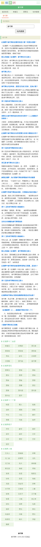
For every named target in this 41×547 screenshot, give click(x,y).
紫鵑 (20, 410)
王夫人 (7, 453)
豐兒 (33, 514)
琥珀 (7, 504)
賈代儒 (20, 390)
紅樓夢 (8, 3)
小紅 (20, 415)
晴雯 (7, 404)
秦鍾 (20, 468)
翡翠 (7, 509)
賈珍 (7, 375)
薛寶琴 (20, 458)
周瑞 (33, 468)
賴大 (20, 519)
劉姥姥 (20, 453)
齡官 (20, 429)
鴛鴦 (33, 404)
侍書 (20, 514)
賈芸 (33, 385)
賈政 (33, 370)
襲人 (20, 404)
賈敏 (20, 380)
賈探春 (7, 351)
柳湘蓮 (33, 463)
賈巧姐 (20, 361)
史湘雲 (33, 356)
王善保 (20, 489)
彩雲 (20, 478)
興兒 (33, 509)
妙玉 (20, 356)
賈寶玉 (25, 12)
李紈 (7, 356)
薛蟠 (33, 453)
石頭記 (27, 537)
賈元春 (33, 346)
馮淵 (7, 484)
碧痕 (33, 410)
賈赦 (7, 380)
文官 (33, 434)
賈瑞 (33, 375)
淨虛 (33, 519)
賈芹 (20, 395)
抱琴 (33, 420)
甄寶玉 (33, 473)
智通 (7, 499)
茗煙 (7, 473)
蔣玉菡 (7, 468)
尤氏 (33, 458)
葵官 (7, 434)
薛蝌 (33, 484)
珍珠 (7, 478)
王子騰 (33, 494)
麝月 (33, 415)
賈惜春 (33, 351)
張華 (20, 504)
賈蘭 (20, 385)
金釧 (7, 410)
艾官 (33, 439)
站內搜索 (36, 12)
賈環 (20, 375)
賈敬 (7, 385)
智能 (33, 478)
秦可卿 (5, 16)
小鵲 (20, 499)
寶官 (20, 439)
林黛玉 (15, 12)
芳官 (7, 429)
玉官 (7, 439)
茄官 (7, 444)
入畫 (33, 489)
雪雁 (7, 420)
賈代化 (7, 395)
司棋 (20, 420)
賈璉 (20, 370)
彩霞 (20, 473)
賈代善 (33, 390)
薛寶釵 (20, 346)
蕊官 (20, 434)
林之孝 (33, 499)
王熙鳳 (7, 361)
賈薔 (7, 390)
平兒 (7, 415)
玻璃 (7, 494)
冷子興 (7, 489)
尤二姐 (7, 458)
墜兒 (20, 509)
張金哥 (20, 484)
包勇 (33, 504)
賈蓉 (33, 380)
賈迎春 (20, 351)
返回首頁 (5, 12)
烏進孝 (7, 514)
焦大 (20, 463)
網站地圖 (38, 3)
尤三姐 (7, 463)
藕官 (33, 429)
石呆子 (20, 494)
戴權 (7, 524)
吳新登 (7, 519)
